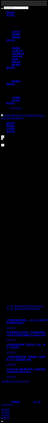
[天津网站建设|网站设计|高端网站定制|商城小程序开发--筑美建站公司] (24, 118)
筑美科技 (16, 402)
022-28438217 (16, 108)
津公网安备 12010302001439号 (16, 381)
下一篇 (23, 309)
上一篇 (25, 306)
